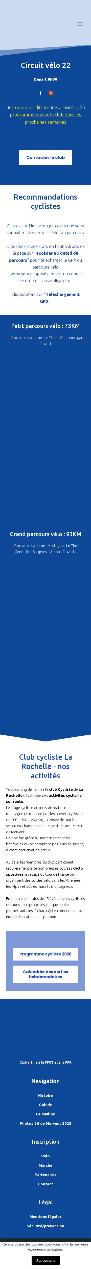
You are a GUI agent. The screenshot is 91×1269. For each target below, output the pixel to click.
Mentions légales (46, 1216)
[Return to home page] (20, 24)
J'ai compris (45, 1260)
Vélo (45, 1156)
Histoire (45, 1095)
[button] (40, 93)
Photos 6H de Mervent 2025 (45, 1123)
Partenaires (45, 1174)
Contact (45, 1184)
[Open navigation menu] (80, 24)
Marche (45, 1165)
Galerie (45, 1105)
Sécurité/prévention (45, 1226)
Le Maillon (45, 1114)
